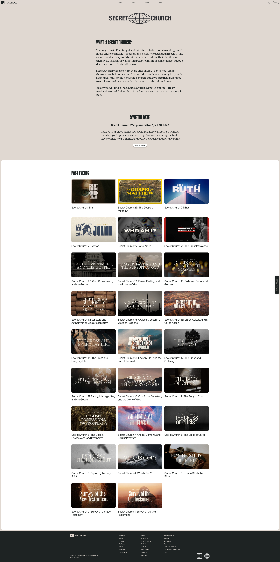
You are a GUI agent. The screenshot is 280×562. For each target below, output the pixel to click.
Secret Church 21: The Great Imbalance (186, 246)
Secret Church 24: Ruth (177, 207)
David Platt (144, 544)
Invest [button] (133, 3)
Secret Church (123, 552)
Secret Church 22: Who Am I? (134, 246)
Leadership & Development (172, 549)
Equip (165, 552)
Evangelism (167, 541)
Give (275, 3)
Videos (121, 538)
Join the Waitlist (140, 145)
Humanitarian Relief (169, 547)
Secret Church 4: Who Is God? (135, 473)
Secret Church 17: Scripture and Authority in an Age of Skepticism (89, 321)
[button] (269, 2)
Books (121, 547)
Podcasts (122, 544)
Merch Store (144, 555)
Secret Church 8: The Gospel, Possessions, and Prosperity (87, 436)
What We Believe (146, 541)
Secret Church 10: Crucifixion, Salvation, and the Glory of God (140, 398)
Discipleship (167, 544)
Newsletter (122, 549)
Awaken (166, 538)
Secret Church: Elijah (82, 207)
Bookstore (144, 552)
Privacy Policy (145, 549)
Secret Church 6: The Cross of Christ (184, 434)
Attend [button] (147, 3)
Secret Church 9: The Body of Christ (184, 396)
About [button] (160, 3)
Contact (143, 547)
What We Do (144, 538)
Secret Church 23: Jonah (85, 246)
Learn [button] (120, 3)
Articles (121, 541)
